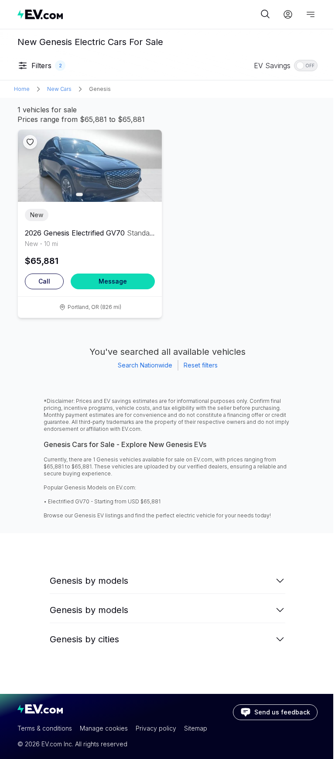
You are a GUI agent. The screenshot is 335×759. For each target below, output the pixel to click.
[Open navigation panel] (311, 14)
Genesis (100, 89)
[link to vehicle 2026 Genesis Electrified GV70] (90, 166)
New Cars (59, 89)
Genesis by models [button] (89, 580)
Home (22, 89)
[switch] (306, 65)
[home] (137, 14)
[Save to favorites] (30, 142)
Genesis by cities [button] (84, 639)
